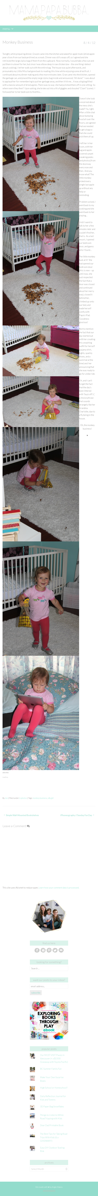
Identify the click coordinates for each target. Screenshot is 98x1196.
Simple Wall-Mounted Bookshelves (22, 815)
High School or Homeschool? (53, 1087)
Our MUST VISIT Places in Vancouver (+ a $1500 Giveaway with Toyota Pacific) (54, 1058)
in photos (23, 798)
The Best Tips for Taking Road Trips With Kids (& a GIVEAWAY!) (53, 1137)
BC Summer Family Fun (51, 1068)
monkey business (40, 798)
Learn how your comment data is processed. (59, 887)
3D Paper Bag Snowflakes (52, 1106)
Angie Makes (57, 1187)
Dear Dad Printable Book (52, 1125)
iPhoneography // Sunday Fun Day (76, 815)
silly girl (51, 798)
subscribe (35, 992)
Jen (6, 798)
